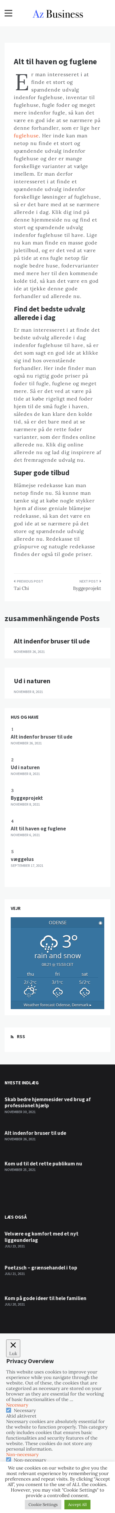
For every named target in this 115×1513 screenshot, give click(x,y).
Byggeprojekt (87, 588)
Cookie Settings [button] (43, 1504)
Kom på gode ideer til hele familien (45, 1298)
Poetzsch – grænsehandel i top (41, 1267)
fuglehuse (26, 135)
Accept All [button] (77, 1504)
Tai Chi (21, 588)
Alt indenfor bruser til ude (52, 641)
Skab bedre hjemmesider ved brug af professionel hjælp (48, 1102)
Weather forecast (58, 1005)
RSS (21, 1036)
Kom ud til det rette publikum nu (43, 1163)
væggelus (22, 859)
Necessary (25, 1410)
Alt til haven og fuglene (38, 828)
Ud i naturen (32, 680)
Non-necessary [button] (22, 1454)
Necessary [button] (17, 1405)
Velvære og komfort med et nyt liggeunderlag (42, 1236)
